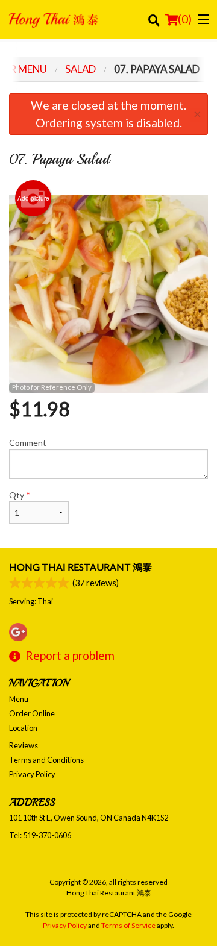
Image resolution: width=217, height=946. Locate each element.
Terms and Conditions (46, 760)
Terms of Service (128, 925)
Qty (19, 495)
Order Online (32, 713)
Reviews (23, 745)
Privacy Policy (32, 774)
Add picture (33, 198)
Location (23, 728)
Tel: (40, 835)
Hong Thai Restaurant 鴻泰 (80, 566)
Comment (27, 442)
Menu (18, 699)
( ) (185, 19)
